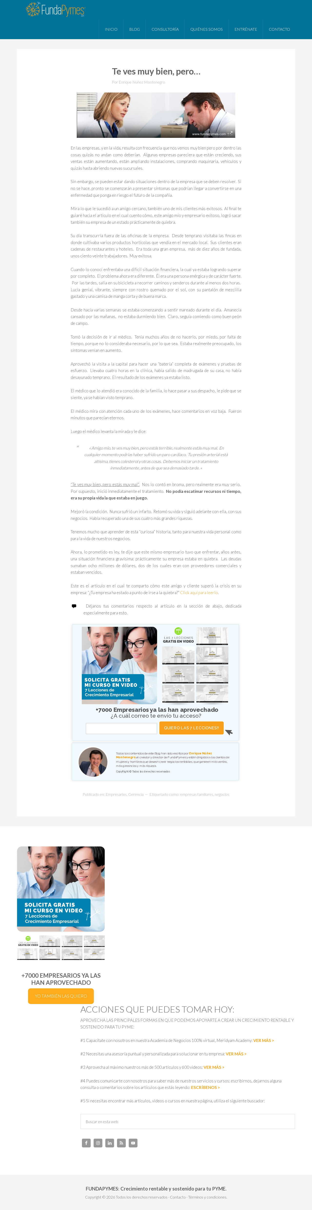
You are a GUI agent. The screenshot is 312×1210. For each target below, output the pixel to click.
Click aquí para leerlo (199, 592)
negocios (222, 794)
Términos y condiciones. (207, 1197)
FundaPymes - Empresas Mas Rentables (56, 9)
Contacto (178, 1197)
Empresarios (116, 794)
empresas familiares (196, 794)
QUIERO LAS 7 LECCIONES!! (191, 728)
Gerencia (136, 794)
